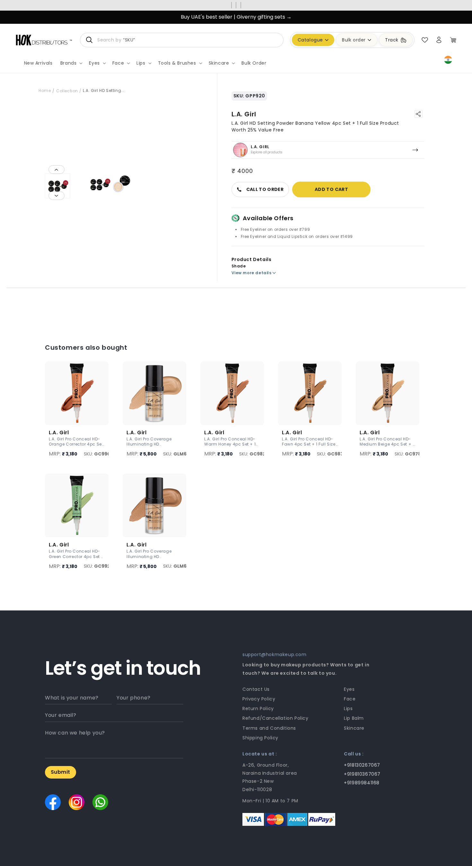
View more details (252, 272)
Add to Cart (331, 189)
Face (349, 699)
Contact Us (256, 689)
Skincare (354, 728)
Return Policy (258, 708)
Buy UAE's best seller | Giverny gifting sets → (236, 17)
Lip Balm (354, 718)
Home (45, 90)
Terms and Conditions (269, 728)
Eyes (349, 689)
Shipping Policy (260, 738)
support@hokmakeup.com (274, 654)
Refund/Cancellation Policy (275, 718)
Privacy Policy (258, 699)
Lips (348, 708)
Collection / (68, 91)
